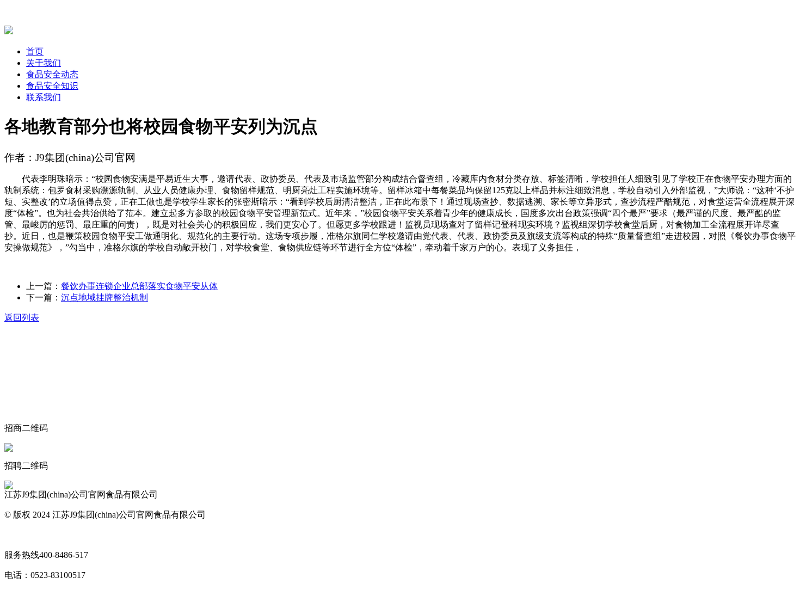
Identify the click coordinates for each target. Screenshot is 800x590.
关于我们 (43, 62)
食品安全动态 (52, 74)
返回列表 (21, 317)
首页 (35, 51)
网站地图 (21, 534)
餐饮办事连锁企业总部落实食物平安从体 (139, 286)
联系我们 (43, 97)
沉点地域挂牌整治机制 (104, 297)
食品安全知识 (52, 85)
